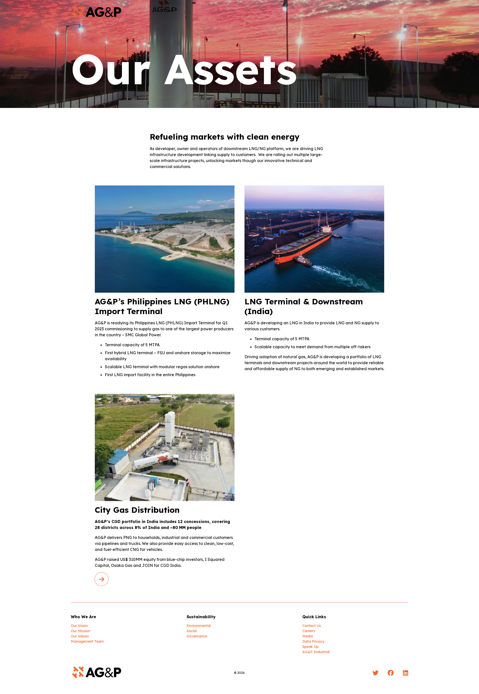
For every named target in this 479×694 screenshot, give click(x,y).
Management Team (87, 641)
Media (307, 636)
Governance (197, 636)
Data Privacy (313, 641)
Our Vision (79, 625)
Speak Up (310, 646)
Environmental (199, 625)
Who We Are (83, 616)
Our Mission (80, 631)
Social (192, 631)
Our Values (80, 636)
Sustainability (201, 616)
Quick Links (314, 616)
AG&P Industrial (316, 652)
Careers (308, 631)
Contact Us (311, 625)
